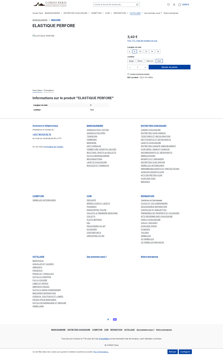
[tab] (38, 90)
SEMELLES (146, 236)
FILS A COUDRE (40, 280)
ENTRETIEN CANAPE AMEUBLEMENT (158, 146)
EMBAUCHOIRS (148, 156)
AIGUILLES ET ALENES (43, 264)
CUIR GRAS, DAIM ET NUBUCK (155, 149)
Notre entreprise (149, 256)
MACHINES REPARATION (44, 293)
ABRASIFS (37, 267)
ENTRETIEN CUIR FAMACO (153, 133)
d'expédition (104, 339)
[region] (77, 59)
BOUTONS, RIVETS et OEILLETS (101, 152)
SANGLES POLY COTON (98, 130)
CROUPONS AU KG (95, 236)
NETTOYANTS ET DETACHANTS (156, 139)
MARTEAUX (38, 261)
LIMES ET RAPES (40, 283)
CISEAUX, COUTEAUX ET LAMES (48, 296)
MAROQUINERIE (95, 126)
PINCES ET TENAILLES (43, 274)
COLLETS (91, 216)
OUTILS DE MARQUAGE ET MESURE (49, 303)
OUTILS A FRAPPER (42, 277)
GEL (88, 223)
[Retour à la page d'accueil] (50, 4)
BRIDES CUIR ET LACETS (98, 203)
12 (146, 51)
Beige (131, 61)
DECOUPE (91, 200)
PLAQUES (145, 229)
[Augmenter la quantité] (145, 67)
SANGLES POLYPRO (96, 133)
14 (152, 51)
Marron (150, 61)
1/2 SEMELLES (147, 239)
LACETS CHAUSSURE (97, 162)
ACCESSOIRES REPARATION (154, 207)
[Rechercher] (137, 4)
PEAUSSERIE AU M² (96, 226)
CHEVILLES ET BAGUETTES (153, 210)
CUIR (89, 196)
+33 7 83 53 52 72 (42, 134)
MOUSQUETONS (94, 159)
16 (158, 51)
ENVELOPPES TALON (96, 210)
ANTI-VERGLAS (94, 146)
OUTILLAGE (38, 256)
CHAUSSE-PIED (148, 178)
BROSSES (145, 182)
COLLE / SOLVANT (149, 223)
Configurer (185, 352)
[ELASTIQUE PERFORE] (78, 59)
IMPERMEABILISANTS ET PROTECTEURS (160, 169)
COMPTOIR (38, 196)
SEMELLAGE (38, 306)
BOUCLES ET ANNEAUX (98, 165)
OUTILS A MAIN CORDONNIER (47, 290)
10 (140, 51)
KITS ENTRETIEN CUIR (151, 175)
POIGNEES (92, 207)
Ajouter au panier (170, 67)
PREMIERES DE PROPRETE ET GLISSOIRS (160, 213)
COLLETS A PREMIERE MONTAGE (102, 213)
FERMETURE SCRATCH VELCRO (101, 149)
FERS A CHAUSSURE (151, 220)
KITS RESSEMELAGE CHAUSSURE (157, 216)
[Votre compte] (174, 4)
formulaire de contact (53, 147)
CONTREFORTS (94, 232)
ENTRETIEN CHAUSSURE (153, 126)
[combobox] (113, 4)
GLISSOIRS (92, 229)
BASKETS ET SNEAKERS (152, 159)
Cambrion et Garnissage (151, 200)
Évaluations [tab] (49, 90)
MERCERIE (91, 143)
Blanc (140, 61)
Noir (159, 61)
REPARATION (147, 196)
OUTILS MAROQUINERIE (98, 156)
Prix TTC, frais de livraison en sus (142, 41)
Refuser (172, 352)
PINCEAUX (38, 270)
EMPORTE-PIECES (41, 287)
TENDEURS (92, 136)
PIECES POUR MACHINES (44, 300)
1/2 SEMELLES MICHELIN (152, 242)
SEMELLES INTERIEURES (152, 165)
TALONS (145, 232)
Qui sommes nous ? (97, 256)
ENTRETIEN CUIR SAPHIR (153, 162)
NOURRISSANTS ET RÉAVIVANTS (156, 152)
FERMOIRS (92, 139)
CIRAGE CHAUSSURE (151, 130)
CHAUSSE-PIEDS (149, 226)
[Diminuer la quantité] (129, 67)
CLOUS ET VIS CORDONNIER (154, 203)
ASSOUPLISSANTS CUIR (152, 172)
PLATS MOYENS (94, 220)
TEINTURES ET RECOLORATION (155, 136)
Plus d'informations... (101, 352)
